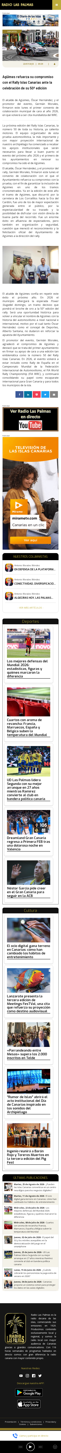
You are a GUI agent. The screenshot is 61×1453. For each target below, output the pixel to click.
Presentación (10, 1422)
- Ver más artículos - (30, 607)
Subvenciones (36, 1424)
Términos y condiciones (30, 1422)
